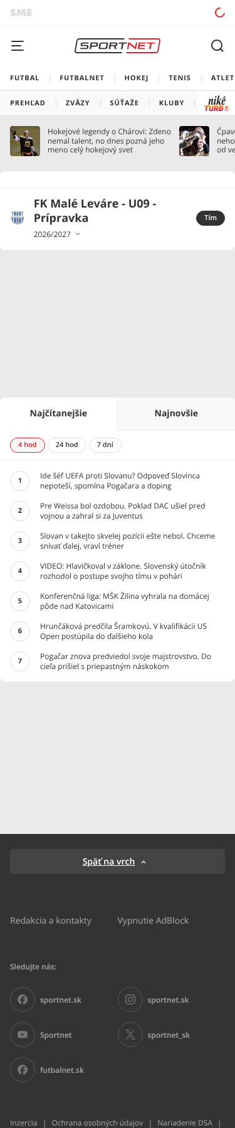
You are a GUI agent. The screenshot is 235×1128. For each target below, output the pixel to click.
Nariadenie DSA (184, 1122)
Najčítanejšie (58, 413)
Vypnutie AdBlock (153, 920)
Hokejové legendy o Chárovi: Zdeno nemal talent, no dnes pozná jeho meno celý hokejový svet (109, 140)
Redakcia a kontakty (50, 920)
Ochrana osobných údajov (97, 1122)
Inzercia (23, 1122)
